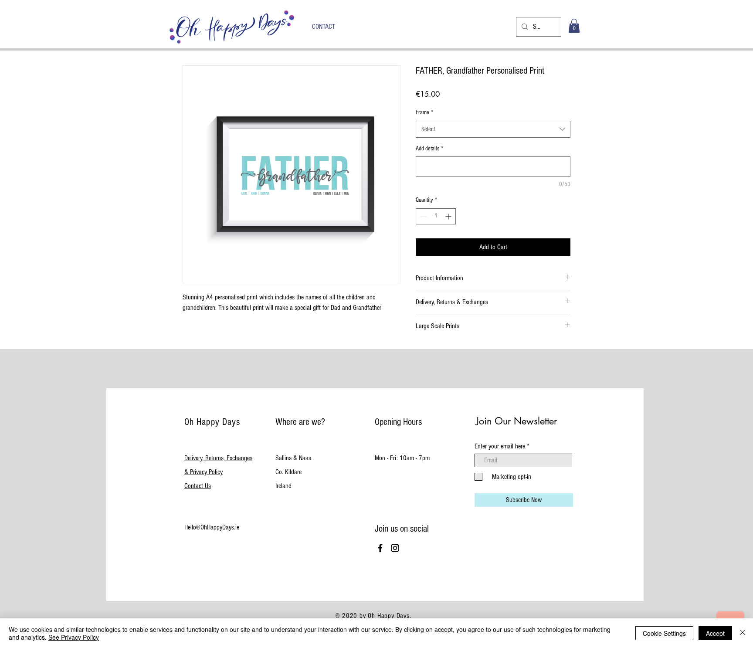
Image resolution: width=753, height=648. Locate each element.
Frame (424, 112)
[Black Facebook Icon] (380, 548)
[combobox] (493, 129)
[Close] (742, 633)
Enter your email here (500, 446)
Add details (429, 148)
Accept (715, 633)
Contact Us (197, 486)
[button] (574, 26)
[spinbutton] (436, 216)
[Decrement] (422, 216)
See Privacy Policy (73, 637)
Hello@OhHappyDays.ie (211, 527)
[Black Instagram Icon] (395, 548)
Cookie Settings (664, 633)
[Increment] (449, 216)
